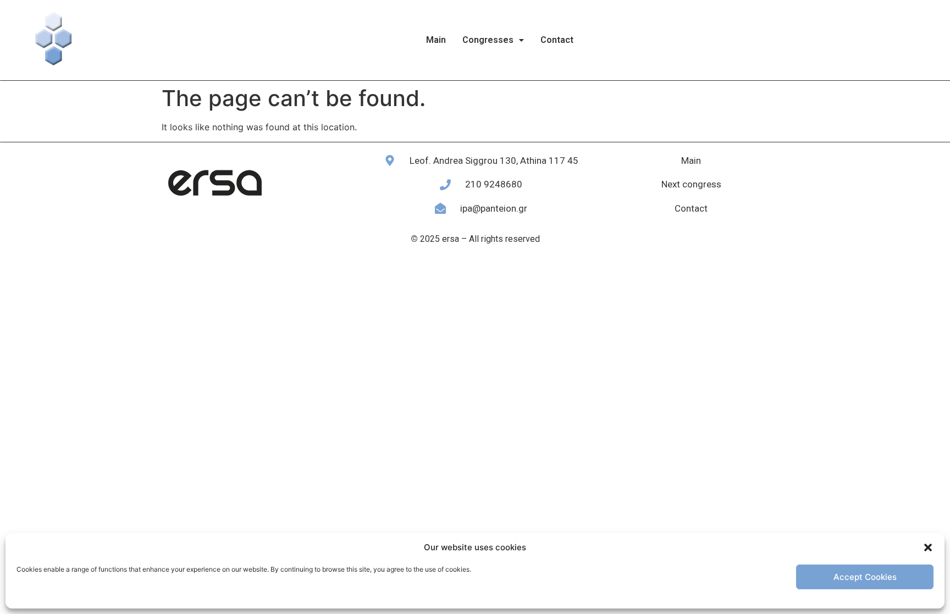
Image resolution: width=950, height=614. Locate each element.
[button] (928, 547)
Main (436, 40)
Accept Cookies (865, 577)
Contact (556, 40)
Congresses (487, 40)
